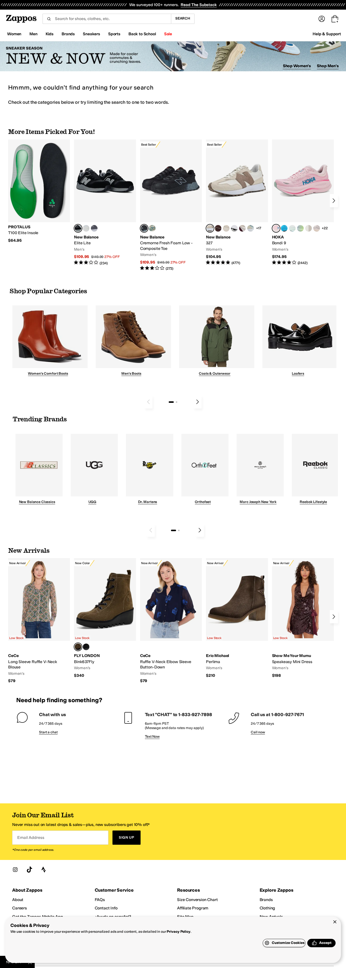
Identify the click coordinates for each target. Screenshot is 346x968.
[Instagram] (15, 869)
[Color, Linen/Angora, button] (226, 228)
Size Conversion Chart (197, 899)
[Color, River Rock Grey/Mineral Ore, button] (317, 228)
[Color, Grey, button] (94, 228)
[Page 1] (171, 402)
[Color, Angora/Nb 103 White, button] (250, 228)
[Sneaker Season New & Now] (173, 56)
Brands (266, 899)
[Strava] (43, 869)
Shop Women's (297, 65)
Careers (19, 908)
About (17, 899)
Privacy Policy (178, 931)
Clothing (267, 908)
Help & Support (327, 33)
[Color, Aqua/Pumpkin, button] (152, 228)
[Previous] (148, 401)
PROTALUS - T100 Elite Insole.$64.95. (39, 191)
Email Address (30, 837)
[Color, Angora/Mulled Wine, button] (242, 228)
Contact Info (106, 908)
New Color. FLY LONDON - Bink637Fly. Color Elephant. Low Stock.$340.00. (105, 618)
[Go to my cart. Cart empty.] (335, 19)
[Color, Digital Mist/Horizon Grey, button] (234, 228)
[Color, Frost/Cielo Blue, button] (292, 228)
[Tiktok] (29, 869)
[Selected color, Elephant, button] (78, 647)
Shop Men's (328, 65)
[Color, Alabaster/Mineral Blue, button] (308, 228)
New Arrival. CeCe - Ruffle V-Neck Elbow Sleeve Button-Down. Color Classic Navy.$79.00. (171, 620)
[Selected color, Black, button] (78, 228)
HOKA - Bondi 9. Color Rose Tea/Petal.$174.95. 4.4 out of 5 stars (303, 203)
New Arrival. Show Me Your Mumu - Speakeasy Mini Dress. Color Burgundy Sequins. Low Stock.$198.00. (303, 618)
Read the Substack (199, 4)
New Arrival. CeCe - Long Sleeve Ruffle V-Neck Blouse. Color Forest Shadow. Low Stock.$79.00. (39, 620)
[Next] (334, 200)
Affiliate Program (192, 908)
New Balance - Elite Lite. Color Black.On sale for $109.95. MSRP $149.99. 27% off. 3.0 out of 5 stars (105, 203)
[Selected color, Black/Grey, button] (144, 228)
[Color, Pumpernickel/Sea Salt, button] (218, 228)
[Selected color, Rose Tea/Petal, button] (276, 228)
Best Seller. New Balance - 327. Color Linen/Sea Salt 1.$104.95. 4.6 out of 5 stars (237, 203)
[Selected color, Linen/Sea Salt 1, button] (210, 228)
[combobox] (107, 19)
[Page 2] (176, 402)
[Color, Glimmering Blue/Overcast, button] (300, 228)
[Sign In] (322, 19)
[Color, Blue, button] (86, 228)
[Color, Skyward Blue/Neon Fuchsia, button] (284, 228)
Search (182, 18)
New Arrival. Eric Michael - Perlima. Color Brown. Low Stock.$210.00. (237, 618)
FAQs (100, 899)
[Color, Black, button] (86, 647)
